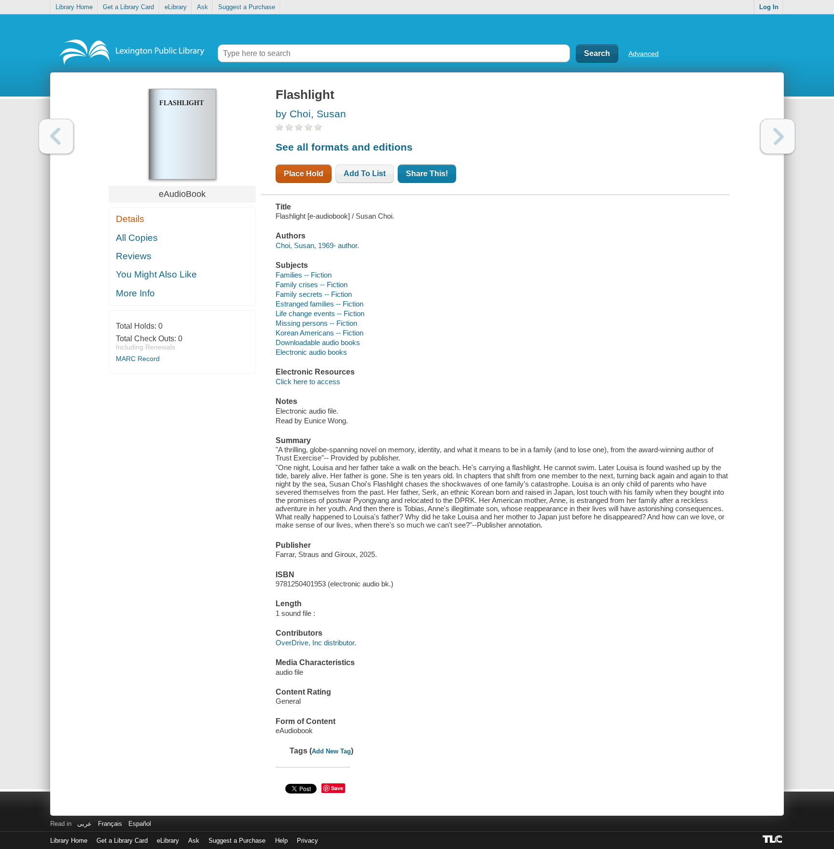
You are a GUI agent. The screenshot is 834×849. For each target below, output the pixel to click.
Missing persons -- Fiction (316, 323)
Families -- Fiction (304, 275)
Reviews (134, 256)
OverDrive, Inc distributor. (316, 643)
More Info (135, 293)
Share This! (427, 173)
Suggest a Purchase (246, 7)
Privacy (307, 840)
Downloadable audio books (318, 342)
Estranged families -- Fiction (319, 304)
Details (130, 219)
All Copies (137, 238)
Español (139, 823)
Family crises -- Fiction (312, 284)
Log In (768, 7)
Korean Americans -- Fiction (319, 333)
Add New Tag (331, 751)
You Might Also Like (156, 274)
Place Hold (303, 173)
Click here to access (308, 381)
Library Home (74, 7)
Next (777, 136)
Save (337, 788)
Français (110, 823)
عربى (84, 823)
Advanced (643, 53)
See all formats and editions (344, 147)
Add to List (365, 173)
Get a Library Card (128, 7)
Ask (202, 7)
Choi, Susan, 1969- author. (317, 245)
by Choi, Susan (311, 113)
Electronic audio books (311, 352)
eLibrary (176, 7)
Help (281, 840)
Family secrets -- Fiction (314, 294)
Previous (56, 136)
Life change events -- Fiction (320, 313)
